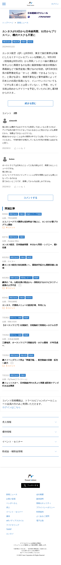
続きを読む (30, 103)
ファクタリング (12, 525)
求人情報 (6, 422)
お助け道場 (10, 499)
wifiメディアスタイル (15, 521)
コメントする (30, 197)
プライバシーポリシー (45, 507)
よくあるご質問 (42, 516)
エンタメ (10, 534)
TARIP (9, 529)
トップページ (7, 23)
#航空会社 (7, 42)
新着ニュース (22, 23)
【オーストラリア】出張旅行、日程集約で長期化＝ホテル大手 (30, 325)
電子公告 (40, 521)
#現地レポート (26, 278)
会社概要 (40, 494)
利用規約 (40, 512)
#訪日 (30, 42)
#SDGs (29, 298)
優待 (8, 516)
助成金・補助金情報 (12, 451)
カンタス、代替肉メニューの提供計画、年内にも (24, 305)
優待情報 (6, 432)
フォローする (32, 485)
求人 (8, 507)
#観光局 (16, 42)
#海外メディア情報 (33, 214)
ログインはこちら (11, 407)
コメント (10, 227)
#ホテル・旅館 (16, 318)
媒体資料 (40, 499)
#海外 (23, 42)
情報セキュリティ (43, 503)
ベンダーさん (11, 503)
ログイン (55, 4)
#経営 (29, 257)
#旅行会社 (14, 278)
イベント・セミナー (12, 441)
